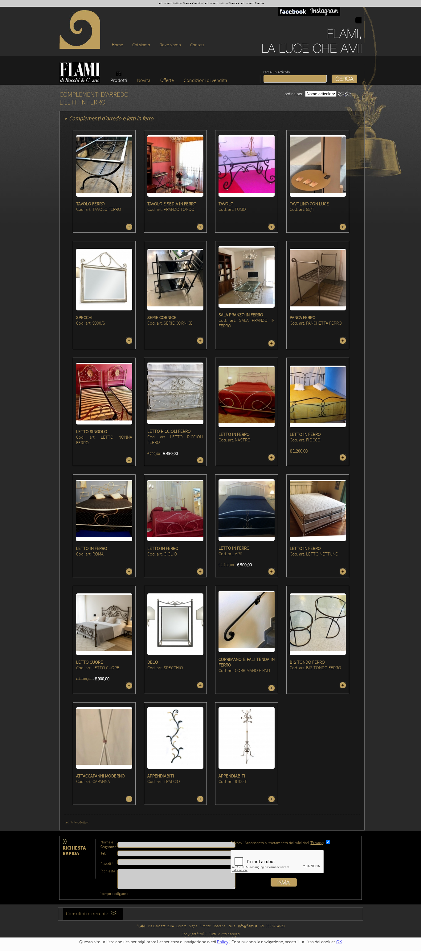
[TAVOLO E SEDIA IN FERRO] (175, 166)
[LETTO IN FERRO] (247, 396)
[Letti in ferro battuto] (79, 47)
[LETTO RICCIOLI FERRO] (175, 393)
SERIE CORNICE (161, 317)
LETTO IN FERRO (234, 434)
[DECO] (175, 624)
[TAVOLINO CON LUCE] (318, 166)
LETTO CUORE (89, 662)
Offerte (167, 80)
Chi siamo (141, 44)
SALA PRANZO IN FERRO (241, 315)
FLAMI (141, 926)
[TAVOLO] (247, 166)
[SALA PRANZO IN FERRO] (247, 277)
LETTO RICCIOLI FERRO (169, 431)
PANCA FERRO (303, 317)
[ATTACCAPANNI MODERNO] (104, 738)
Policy (222, 942)
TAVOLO (226, 204)
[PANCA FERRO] (318, 279)
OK (339, 942)
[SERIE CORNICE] (175, 279)
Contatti (197, 44)
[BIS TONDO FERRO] (318, 624)
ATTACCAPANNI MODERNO (100, 776)
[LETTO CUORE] (104, 624)
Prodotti (118, 80)
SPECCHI (84, 317)
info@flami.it (247, 926)
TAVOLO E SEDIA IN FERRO (172, 204)
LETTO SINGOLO (91, 431)
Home (117, 44)
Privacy (317, 843)
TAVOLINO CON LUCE (309, 204)
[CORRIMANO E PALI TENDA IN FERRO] (247, 621)
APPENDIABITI (160, 776)
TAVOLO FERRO (90, 204)
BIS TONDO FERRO (307, 662)
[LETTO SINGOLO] (104, 393)
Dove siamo (170, 44)
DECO (152, 662)
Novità (143, 80)
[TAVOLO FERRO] (104, 166)
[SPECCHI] (104, 279)
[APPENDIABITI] (175, 738)
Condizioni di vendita (205, 80)
